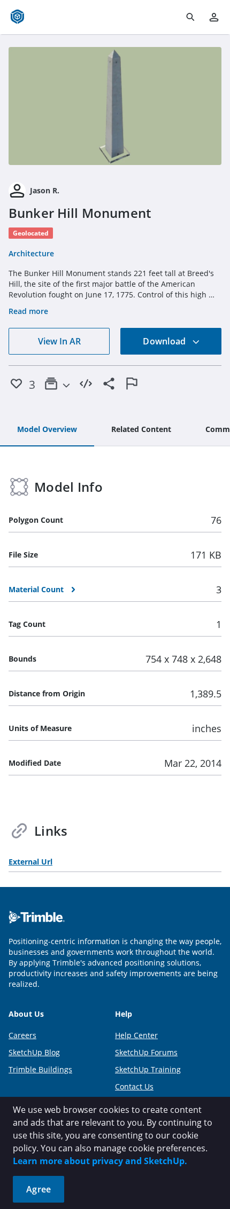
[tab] (47, 429)
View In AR (59, 341)
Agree (38, 1189)
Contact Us (134, 1086)
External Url (30, 862)
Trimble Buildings (40, 1069)
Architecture (31, 253)
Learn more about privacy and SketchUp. (100, 1161)
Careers (22, 1035)
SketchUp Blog (34, 1052)
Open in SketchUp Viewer (115, 106)
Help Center (136, 1035)
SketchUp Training (148, 1069)
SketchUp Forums (146, 1052)
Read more (28, 311)
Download (165, 341)
